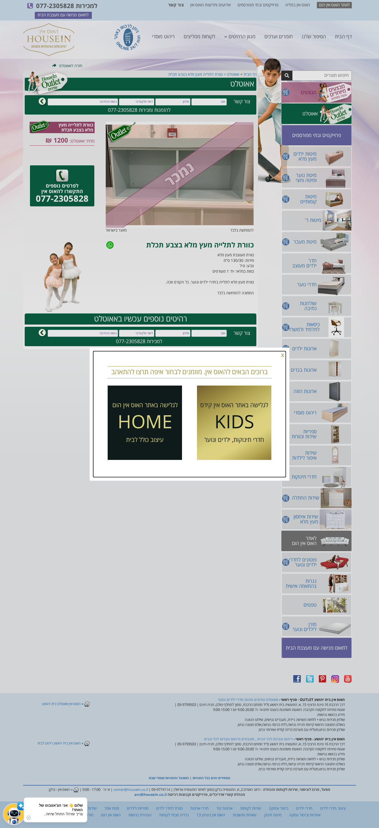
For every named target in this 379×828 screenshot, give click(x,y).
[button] (14, 814)
